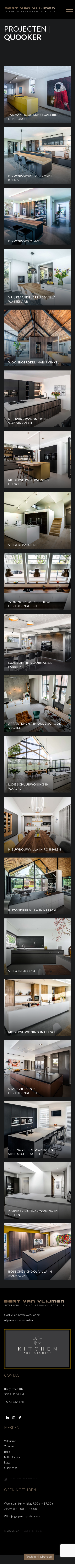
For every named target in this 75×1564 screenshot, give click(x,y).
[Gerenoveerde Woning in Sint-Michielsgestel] (37, 1129)
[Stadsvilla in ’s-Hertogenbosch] (37, 1068)
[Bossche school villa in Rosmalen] (37, 1251)
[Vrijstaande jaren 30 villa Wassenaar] (37, 277)
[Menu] (69, 9)
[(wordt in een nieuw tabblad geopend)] (37, 1348)
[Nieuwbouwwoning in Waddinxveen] (37, 398)
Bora (7, 1451)
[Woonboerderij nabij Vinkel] (37, 338)
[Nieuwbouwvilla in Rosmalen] (37, 825)
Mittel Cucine (12, 1457)
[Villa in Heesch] (37, 946)
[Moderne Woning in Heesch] (37, 1007)
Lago (7, 1462)
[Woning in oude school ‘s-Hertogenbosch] (37, 581)
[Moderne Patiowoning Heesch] (37, 459)
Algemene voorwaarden (18, 1320)
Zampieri (9, 1446)
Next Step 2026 (32, 1531)
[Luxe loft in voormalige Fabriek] (37, 642)
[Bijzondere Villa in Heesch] (37, 886)
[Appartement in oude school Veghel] (37, 703)
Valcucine (10, 1441)
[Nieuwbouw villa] (37, 216)
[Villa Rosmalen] (37, 520)
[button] (7, 1418)
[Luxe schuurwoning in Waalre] (37, 764)
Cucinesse (10, 1467)
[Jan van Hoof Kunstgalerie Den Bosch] (37, 94)
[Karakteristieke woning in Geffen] (37, 1190)
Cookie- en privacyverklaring (21, 1315)
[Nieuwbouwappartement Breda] (37, 155)
